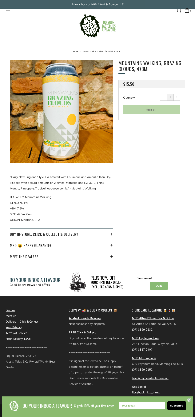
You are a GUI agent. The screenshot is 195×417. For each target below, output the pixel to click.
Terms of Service (16, 333)
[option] (61, 111)
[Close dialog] (189, 400)
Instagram (153, 392)
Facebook (138, 392)
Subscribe (176, 405)
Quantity (129, 97)
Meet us (11, 316)
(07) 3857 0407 (142, 349)
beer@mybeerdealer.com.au (150, 378)
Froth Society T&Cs (18, 338)
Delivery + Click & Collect (22, 321)
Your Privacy (14, 327)
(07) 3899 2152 (142, 369)
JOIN (159, 285)
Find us (10, 310)
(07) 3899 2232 (142, 329)
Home (75, 51)
